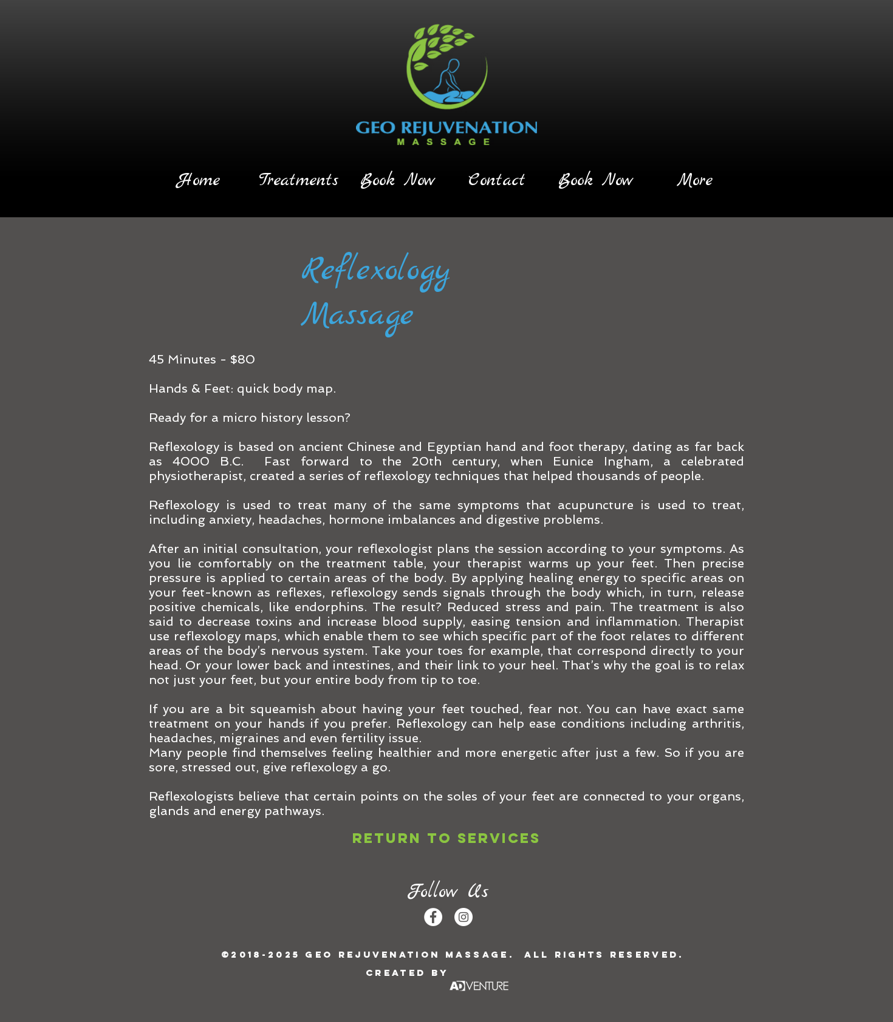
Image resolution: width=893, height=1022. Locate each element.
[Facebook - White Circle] (433, 917)
